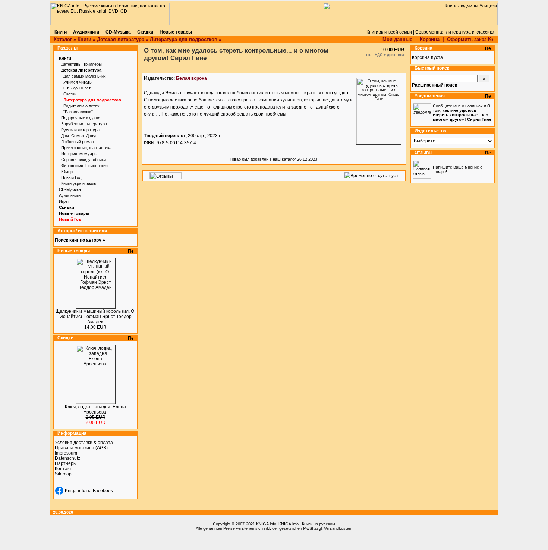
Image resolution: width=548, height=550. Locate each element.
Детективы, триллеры (81, 64)
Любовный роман (77, 141)
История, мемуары (79, 153)
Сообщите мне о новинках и (462, 113)
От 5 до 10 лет (77, 88)
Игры (64, 201)
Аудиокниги (70, 195)
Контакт (63, 468)
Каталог (63, 39)
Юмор (67, 171)
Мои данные (397, 39)
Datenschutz (67, 458)
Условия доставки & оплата (84, 442)
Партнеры (66, 463)
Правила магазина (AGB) (81, 447)
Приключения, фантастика (86, 147)
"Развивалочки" (78, 112)
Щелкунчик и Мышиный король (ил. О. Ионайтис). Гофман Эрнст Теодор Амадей (95, 316)
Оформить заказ (467, 39)
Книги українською (78, 183)
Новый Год (71, 177)
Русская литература (80, 130)
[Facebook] (59, 490)
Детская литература (120, 39)
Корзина (430, 39)
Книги (84, 39)
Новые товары (74, 213)
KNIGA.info (266, 524)
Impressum (66, 453)
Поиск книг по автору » (80, 240)
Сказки (69, 94)
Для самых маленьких (84, 76)
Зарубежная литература (84, 124)
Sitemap (63, 474)
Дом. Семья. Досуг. (79, 135)
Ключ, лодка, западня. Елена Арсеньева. (95, 409)
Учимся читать (77, 82)
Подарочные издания (81, 118)
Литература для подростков (183, 39)
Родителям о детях (81, 106)
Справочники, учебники (83, 159)
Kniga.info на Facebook (89, 490)
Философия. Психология (84, 165)
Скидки (66, 207)
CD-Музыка (70, 189)
